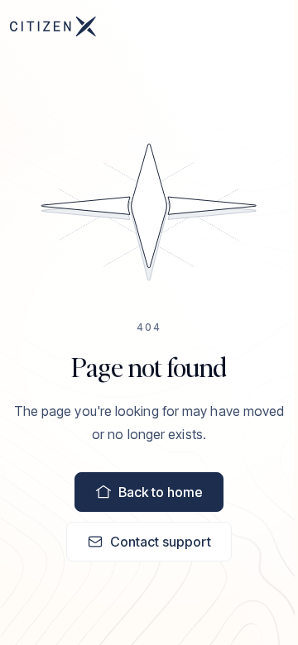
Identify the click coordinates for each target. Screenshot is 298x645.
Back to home (160, 492)
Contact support (160, 541)
